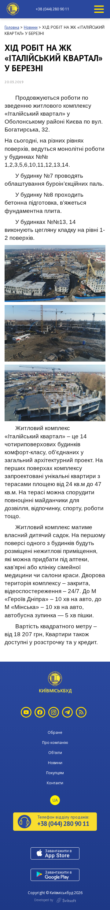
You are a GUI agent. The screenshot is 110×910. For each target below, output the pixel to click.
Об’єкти (55, 752)
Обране (55, 732)
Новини (55, 762)
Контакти (55, 783)
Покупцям (55, 772)
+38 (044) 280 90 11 (52, 9)
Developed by (44, 900)
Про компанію (55, 742)
